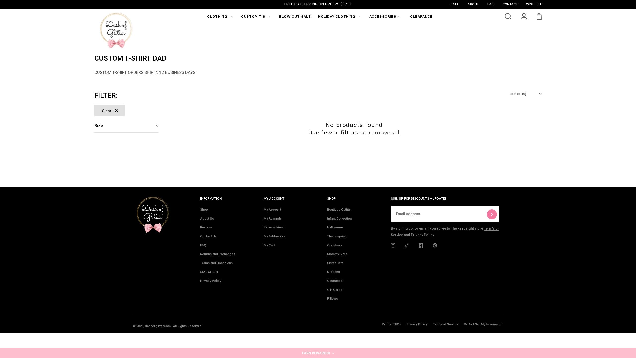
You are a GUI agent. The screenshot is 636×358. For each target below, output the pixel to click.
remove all (384, 132)
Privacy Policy (210, 281)
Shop (204, 209)
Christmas (334, 245)
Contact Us (208, 236)
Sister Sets (335, 263)
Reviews (206, 227)
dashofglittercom (158, 326)
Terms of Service (445, 324)
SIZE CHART (209, 272)
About (473, 4)
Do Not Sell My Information (483, 324)
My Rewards (273, 218)
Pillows (332, 298)
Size (98, 125)
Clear (106, 111)
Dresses (333, 272)
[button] (318, 353)
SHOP (331, 198)
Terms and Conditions (216, 263)
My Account (272, 209)
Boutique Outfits (339, 209)
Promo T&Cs (391, 324)
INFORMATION (211, 198)
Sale (455, 4)
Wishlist (534, 4)
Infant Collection (339, 218)
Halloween (335, 227)
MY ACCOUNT (274, 198)
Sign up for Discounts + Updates (419, 198)
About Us (207, 218)
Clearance (335, 281)
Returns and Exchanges (217, 254)
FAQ (203, 245)
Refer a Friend (274, 227)
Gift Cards (334, 290)
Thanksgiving (337, 236)
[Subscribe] (492, 214)
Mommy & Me (337, 254)
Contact (510, 4)
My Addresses (274, 236)
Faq (490, 4)
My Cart (269, 245)
